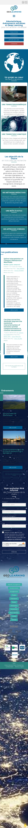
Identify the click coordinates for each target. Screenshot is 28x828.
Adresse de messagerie (9, 516)
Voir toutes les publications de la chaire (14, 366)
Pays (3, 523)
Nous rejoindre (14, 612)
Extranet (14, 619)
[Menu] (14, 16)
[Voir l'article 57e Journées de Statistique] (14, 402)
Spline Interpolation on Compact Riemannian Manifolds (13, 260)
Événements (14, 36)
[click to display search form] (26, 2)
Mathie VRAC (7, 336)
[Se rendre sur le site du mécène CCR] (22, 648)
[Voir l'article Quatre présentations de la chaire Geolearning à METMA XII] (14, 438)
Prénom (5, 502)
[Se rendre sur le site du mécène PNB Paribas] (15, 648)
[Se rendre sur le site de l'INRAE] (14, 626)
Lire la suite (14, 310)
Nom (4, 509)
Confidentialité (9, 666)
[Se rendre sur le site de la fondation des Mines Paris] (14, 637)
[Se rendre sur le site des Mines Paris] (14, 631)
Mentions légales (19, 666)
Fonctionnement (14, 588)
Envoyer (14, 552)
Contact (14, 616)
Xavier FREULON (16, 336)
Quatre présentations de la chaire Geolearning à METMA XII (13, 451)
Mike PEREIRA (20, 268)
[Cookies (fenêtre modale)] (25, 825)
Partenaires (14, 605)
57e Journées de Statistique (9, 414)
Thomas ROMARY (19, 270)
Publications (14, 32)
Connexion (14, 44)
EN (23, 2)
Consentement (6, 530)
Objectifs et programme (14, 584)
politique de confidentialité (15, 539)
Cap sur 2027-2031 (14, 40)
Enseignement (14, 591)
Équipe (14, 602)
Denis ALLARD (18, 338)
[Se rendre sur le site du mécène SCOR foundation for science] (15, 655)
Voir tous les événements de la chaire (14, 474)
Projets (14, 595)
